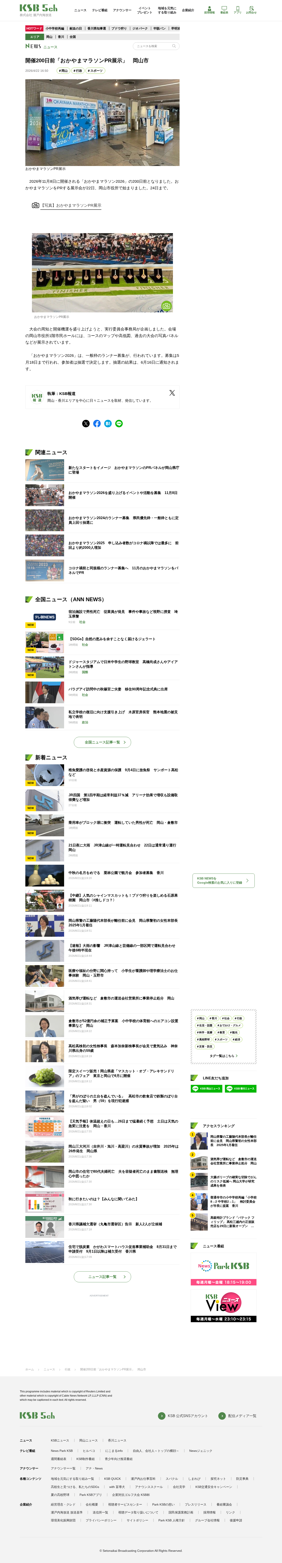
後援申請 (236, 1520)
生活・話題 (205, 1025)
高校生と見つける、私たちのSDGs (75, 1487)
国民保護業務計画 (181, 1512)
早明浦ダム (179, 28)
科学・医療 (205, 1032)
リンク (230, 1512)
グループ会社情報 (207, 1520)
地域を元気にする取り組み (167, 10)
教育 (222, 1032)
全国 (73, 37)
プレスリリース (195, 1504)
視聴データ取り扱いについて (138, 1512)
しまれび (194, 1478)
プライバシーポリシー (101, 1520)
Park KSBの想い (163, 1504)
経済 (237, 1039)
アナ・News (94, 1468)
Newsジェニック (200, 1450)
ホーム (29, 1369)
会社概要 (92, 1504)
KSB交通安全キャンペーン (213, 1487)
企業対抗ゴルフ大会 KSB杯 (131, 1495)
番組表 (224, 12)
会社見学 (179, 1487)
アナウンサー (122, 10)
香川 (61, 37)
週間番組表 (58, 1459)
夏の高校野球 (60, 1495)
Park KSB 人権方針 (171, 1520)
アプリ (238, 12)
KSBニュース (60, 1440)
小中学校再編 (55, 28)
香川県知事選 (97, 28)
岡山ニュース (88, 1440)
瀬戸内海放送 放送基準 (67, 1512)
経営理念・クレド (63, 1504)
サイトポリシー (137, 1520)
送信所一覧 (100, 1512)
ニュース (80, 10)
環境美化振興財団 (63, 1520)
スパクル (172, 1478)
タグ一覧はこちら (222, 1056)
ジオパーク (140, 28)
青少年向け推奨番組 (119, 1459)
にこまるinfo (114, 1450)
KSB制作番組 (85, 1459)
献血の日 (76, 28)
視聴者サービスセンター (125, 1504)
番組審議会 (224, 1504)
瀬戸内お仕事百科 (143, 1478)
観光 (234, 1032)
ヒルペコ (89, 1450)
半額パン (159, 28)
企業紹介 (188, 10)
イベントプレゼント (144, 10)
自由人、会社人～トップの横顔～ (156, 1450)
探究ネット (218, 1478)
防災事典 (242, 1478)
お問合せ (251, 12)
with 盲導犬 (117, 1487)
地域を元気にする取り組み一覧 (72, 1478)
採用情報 (209, 12)
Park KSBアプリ (91, 1495)
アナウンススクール (149, 1487)
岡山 (49, 37)
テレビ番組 (100, 10)
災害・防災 (205, 1046)
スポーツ (96, 70)
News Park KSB (62, 1450)
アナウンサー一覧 (63, 1468)
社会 (227, 1018)
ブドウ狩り (119, 28)
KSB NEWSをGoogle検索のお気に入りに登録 (219, 881)
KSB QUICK (112, 1478)
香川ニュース (117, 1440)
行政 (79, 70)
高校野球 (204, 1039)
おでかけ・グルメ (230, 1025)
